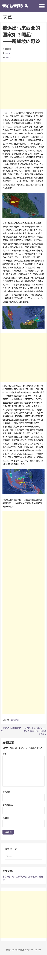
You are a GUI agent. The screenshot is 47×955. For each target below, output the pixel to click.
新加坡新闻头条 (15, 5)
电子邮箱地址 (7, 805)
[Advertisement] (23, 85)
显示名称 (6, 792)
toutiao (8, 53)
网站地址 (6, 818)
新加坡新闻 (15, 720)
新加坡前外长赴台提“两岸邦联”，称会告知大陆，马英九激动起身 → (35, 731)
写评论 (8, 57)
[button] (43, 4)
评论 (5, 754)
